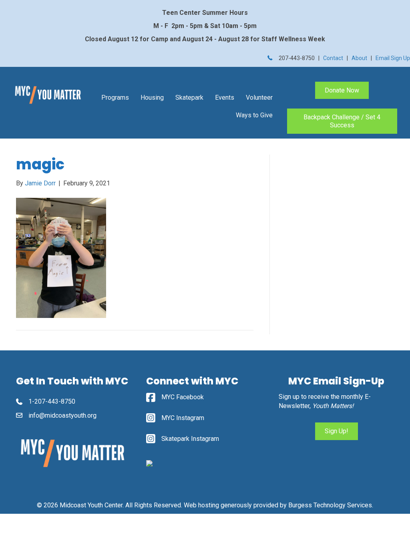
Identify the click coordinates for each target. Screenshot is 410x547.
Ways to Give (254, 115)
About (359, 58)
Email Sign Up (393, 58)
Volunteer (259, 97)
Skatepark (189, 97)
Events (224, 97)
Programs (115, 97)
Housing (152, 97)
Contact (333, 58)
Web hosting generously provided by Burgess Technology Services (278, 505)
